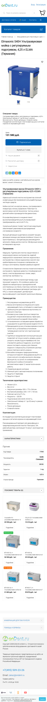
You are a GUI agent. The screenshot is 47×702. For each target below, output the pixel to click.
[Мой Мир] (19, 173)
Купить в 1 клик (23, 150)
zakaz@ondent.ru (16, 675)
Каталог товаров (12, 29)
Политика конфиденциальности (23, 700)
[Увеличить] (23, 81)
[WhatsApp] (10, 173)
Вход (33, 4)
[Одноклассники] (16, 173)
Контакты (33, 20)
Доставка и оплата (9, 20)
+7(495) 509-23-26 (13, 670)
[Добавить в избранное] (42, 62)
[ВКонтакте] (13, 173)
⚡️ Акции (22, 20)
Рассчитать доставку (16, 161)
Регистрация (41, 4)
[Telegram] (6, 173)
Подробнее (9, 527)
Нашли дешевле (14, 156)
